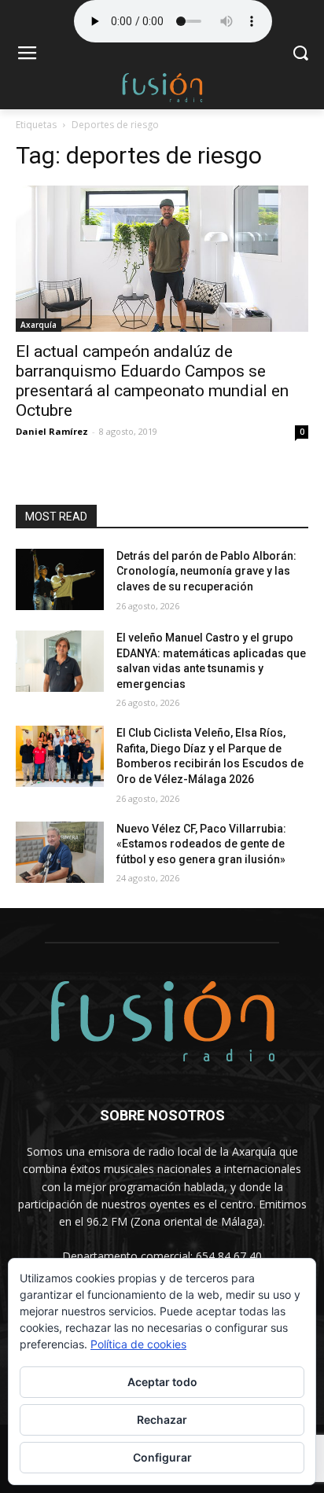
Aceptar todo (162, 1381)
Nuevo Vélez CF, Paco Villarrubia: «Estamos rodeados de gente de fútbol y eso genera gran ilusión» (201, 844)
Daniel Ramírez (52, 431)
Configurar (162, 1457)
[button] (300, 54)
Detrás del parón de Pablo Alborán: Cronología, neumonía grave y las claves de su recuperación (206, 571)
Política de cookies (138, 1344)
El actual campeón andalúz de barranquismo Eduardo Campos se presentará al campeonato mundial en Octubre (152, 381)
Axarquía (38, 324)
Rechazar (162, 1419)
